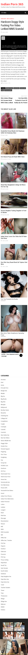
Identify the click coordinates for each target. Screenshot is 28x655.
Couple (3, 424)
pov (2, 90)
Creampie (3, 427)
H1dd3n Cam (4, 465)
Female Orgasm (5, 449)
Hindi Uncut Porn (5, 476)
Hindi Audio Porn (5, 474)
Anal (2, 382)
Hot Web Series (5, 485)
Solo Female (4, 568)
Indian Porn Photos (6, 496)
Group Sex (3, 463)
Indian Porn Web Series (7, 499)
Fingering (3, 452)
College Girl (4, 418)
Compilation (4, 421)
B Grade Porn (4, 388)
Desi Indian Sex (5, 435)
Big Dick (3, 402)
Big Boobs (4, 399)
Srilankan (3, 574)
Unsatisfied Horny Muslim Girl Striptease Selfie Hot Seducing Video (12, 132)
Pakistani (3, 551)
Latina (2, 504)
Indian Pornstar (5, 501)
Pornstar (3, 554)
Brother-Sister (5, 410)
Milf (2, 526)
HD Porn (3, 471)
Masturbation (4, 521)
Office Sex (3, 537)
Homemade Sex (5, 482)
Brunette (3, 413)
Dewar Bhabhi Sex (6, 440)
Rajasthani (4, 562)
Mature (3, 524)
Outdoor (3, 549)
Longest (3, 510)
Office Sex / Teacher (6, 540)
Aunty (2, 385)
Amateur (3, 379)
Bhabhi (3, 393)
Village (2, 598)
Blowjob (3, 404)
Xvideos (3, 610)
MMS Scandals (10, 18)
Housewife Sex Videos (7, 490)
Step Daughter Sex (6, 576)
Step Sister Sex (5, 582)
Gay (2, 460)
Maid (2, 513)
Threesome (4, 596)
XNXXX (2, 607)
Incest (2, 493)
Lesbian (3, 507)
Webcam (3, 604)
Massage (3, 518)
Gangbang (3, 457)
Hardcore (3, 18)
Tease (2, 590)
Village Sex (4, 601)
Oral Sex (3, 543)
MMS (2, 529)
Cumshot (3, 432)
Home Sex (3, 479)
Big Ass (3, 396)
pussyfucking (8, 90)
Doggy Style (4, 443)
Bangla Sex (4, 391)
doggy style (9, 88)
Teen (2, 593)
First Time (4, 454)
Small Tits (3, 565)
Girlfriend (16, 88)
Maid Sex (3, 515)
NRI (2, 535)
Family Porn (4, 446)
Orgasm (3, 546)
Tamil (2, 585)
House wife (4, 488)
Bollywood (4, 407)
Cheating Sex (4, 415)
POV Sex (3, 557)
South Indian (4, 571)
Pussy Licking (4, 560)
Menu (4, 12)
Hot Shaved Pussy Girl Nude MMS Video (13, 157)
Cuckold (3, 429)
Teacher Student (5, 587)
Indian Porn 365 (12, 4)
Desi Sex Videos (5, 438)
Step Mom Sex (5, 579)
